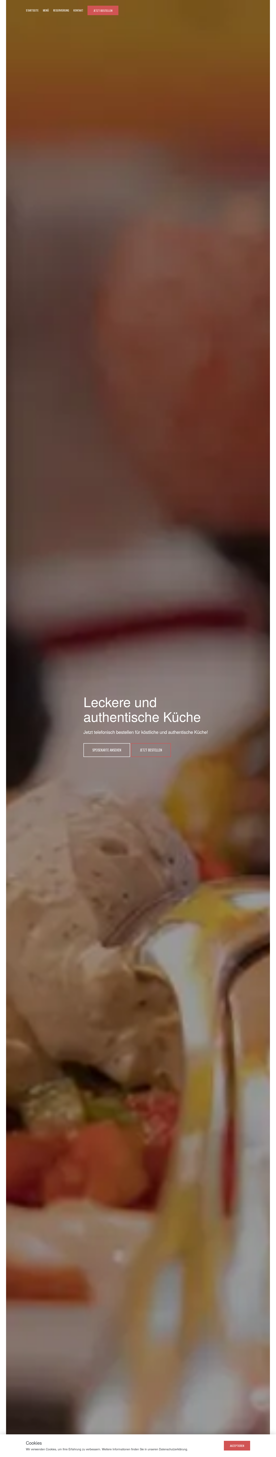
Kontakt (78, 10)
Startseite (32, 10)
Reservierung (61, 10)
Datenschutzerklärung (173, 1449)
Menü (46, 10)
